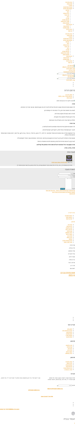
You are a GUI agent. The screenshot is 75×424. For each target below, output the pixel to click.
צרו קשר (70, 31)
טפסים (70, 239)
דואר (68, 12)
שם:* (74, 173)
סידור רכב (69, 236)
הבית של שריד (68, 2)
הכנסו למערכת (68, 215)
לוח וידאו (70, 224)
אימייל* (73, 175)
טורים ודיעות (69, 219)
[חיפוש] (57, 78)
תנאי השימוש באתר (45, 393)
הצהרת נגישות (36, 393)
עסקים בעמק (66, 23)
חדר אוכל (67, 15)
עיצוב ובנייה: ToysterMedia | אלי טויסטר (9, 409)
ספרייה (67, 18)
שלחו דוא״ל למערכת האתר (47, 396)
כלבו (68, 16)
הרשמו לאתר (69, 217)
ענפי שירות (69, 231)
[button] (71, 213)
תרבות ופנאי (69, 24)
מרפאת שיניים (65, 20)
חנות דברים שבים (65, 21)
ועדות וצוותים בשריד (67, 240)
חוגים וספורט (66, 27)
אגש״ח (70, 5)
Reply (59, 162)
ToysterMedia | (44, 378)
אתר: (74, 177)
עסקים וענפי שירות (67, 8)
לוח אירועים (69, 226)
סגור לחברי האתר (68, 242)
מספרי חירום (69, 234)
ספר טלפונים (69, 228)
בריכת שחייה (66, 13)
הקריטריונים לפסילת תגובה (68, 382)
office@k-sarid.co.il (34, 390)
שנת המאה (69, 4)
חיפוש (73, 73)
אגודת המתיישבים (67, 7)
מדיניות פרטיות (29, 393)
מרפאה (67, 10)
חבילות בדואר (68, 229)
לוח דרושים (69, 237)
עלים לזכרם (69, 29)
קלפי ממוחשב (68, 232)
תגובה (73, 189)
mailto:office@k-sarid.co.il (55, 388)
